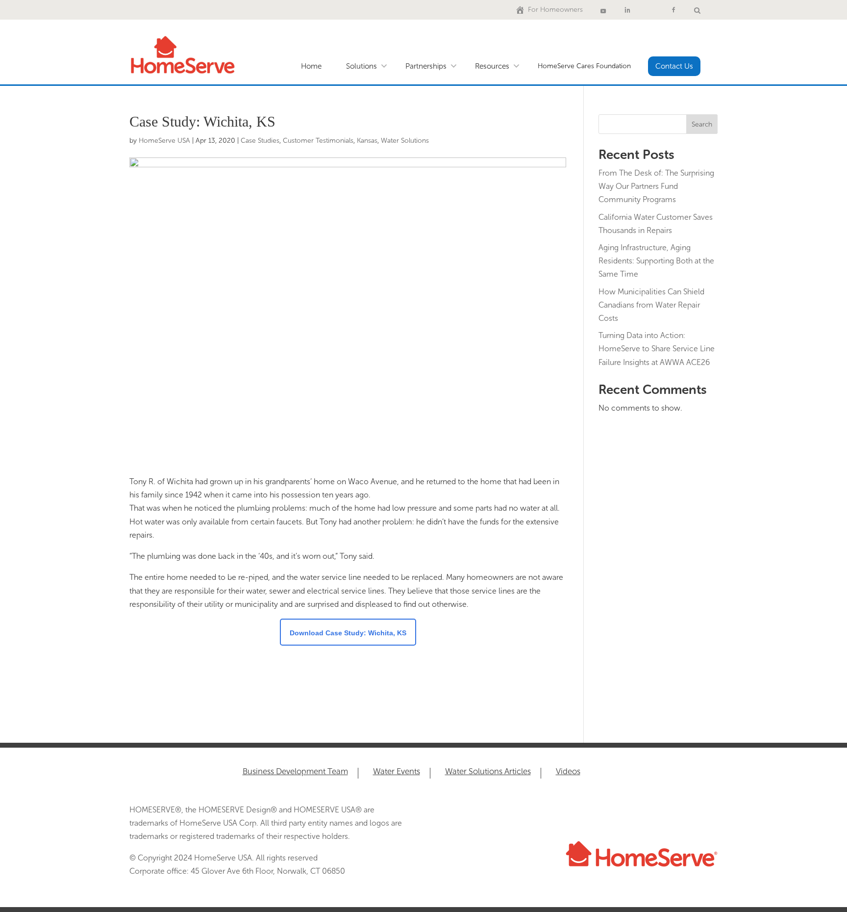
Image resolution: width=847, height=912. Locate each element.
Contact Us (674, 66)
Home (311, 66)
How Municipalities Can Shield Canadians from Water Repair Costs (651, 305)
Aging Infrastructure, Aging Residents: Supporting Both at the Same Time (656, 261)
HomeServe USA (164, 140)
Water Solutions (405, 140)
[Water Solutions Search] (697, 10)
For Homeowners (555, 9)
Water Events (396, 772)
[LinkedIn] (627, 10)
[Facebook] (673, 10)
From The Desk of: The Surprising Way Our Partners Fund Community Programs (656, 186)
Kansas (367, 140)
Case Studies (260, 140)
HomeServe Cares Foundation (584, 66)
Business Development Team (295, 772)
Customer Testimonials (318, 140)
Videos (568, 772)
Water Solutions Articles (488, 772)
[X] (650, 10)
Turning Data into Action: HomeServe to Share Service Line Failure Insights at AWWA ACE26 (656, 348)
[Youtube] (603, 10)
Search (702, 124)
